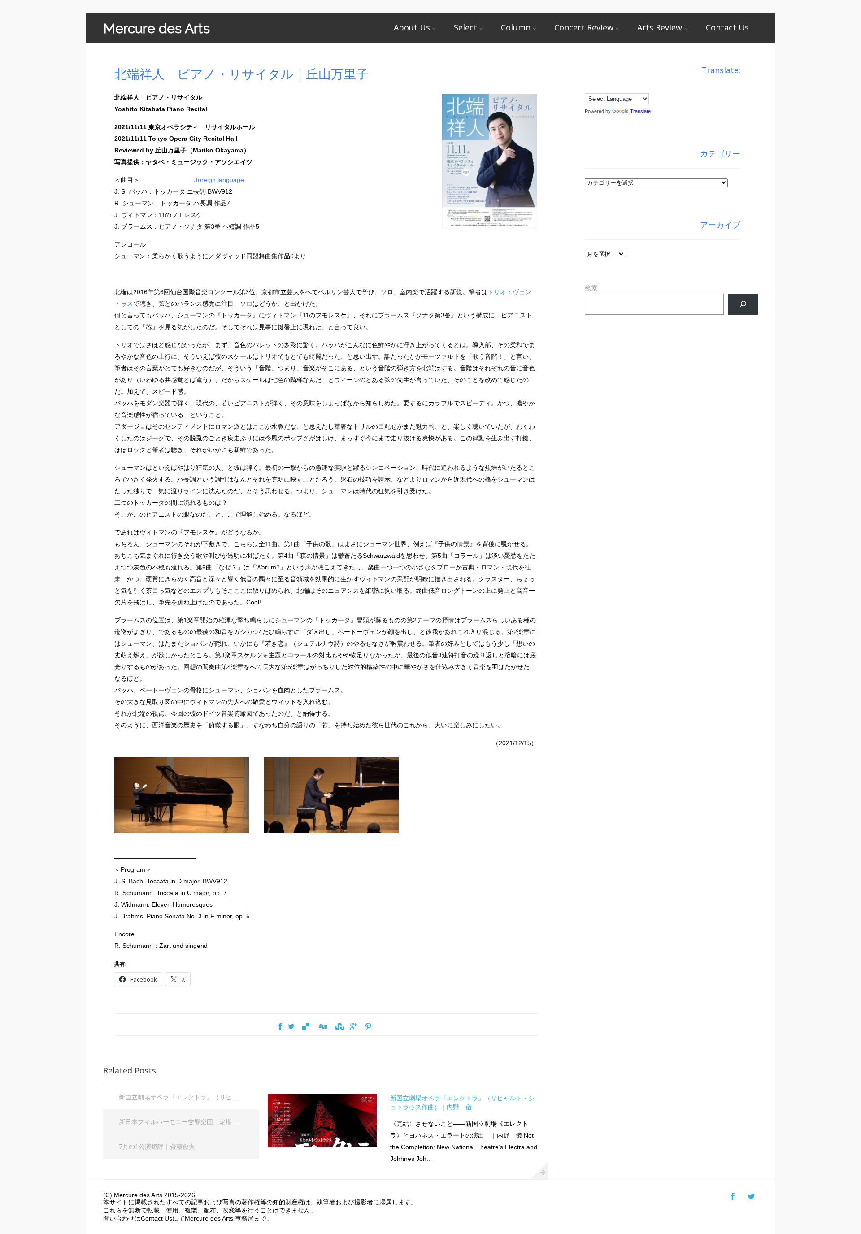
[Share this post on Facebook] (280, 1027)
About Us (412, 27)
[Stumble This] (338, 1027)
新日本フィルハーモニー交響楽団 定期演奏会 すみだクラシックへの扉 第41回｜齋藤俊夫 (246, 1121)
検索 (591, 287)
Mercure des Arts (156, 28)
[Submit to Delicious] (306, 1027)
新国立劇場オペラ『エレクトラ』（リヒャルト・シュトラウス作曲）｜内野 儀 (232, 1097)
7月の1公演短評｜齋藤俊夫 (157, 1146)
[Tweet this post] (291, 1027)
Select (465, 27)
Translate (640, 111)
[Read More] (539, 1170)
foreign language (220, 179)
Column (516, 27)
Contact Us (727, 27)
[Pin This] (368, 1027)
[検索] (742, 304)
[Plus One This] (353, 1027)
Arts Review (659, 27)
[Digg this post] (322, 1027)
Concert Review (583, 27)
